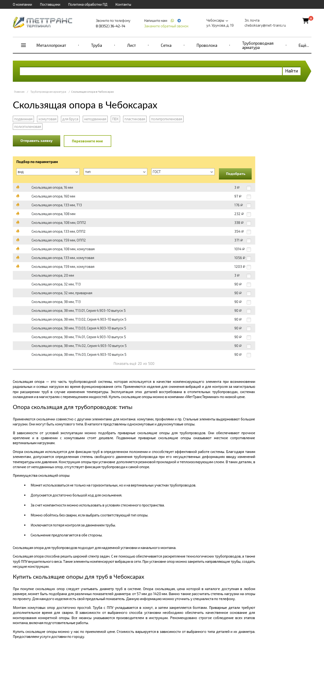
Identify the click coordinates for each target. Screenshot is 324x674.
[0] (305, 20)
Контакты (123, 4)
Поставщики (50, 4)
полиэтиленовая (27, 126)
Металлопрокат (51, 45)
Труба (96, 45)
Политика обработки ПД (87, 4)
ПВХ (115, 119)
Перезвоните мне (87, 141)
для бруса (70, 119)
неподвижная (95, 119)
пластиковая (135, 119)
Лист (131, 45)
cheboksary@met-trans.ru (265, 25)
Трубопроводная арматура (257, 45)
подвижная (23, 119)
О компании (22, 4)
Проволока (207, 45)
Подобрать (235, 173)
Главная (19, 91)
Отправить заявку (36, 140)
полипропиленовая (166, 119)
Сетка (166, 45)
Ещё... (304, 45)
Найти (291, 70)
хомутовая (47, 119)
